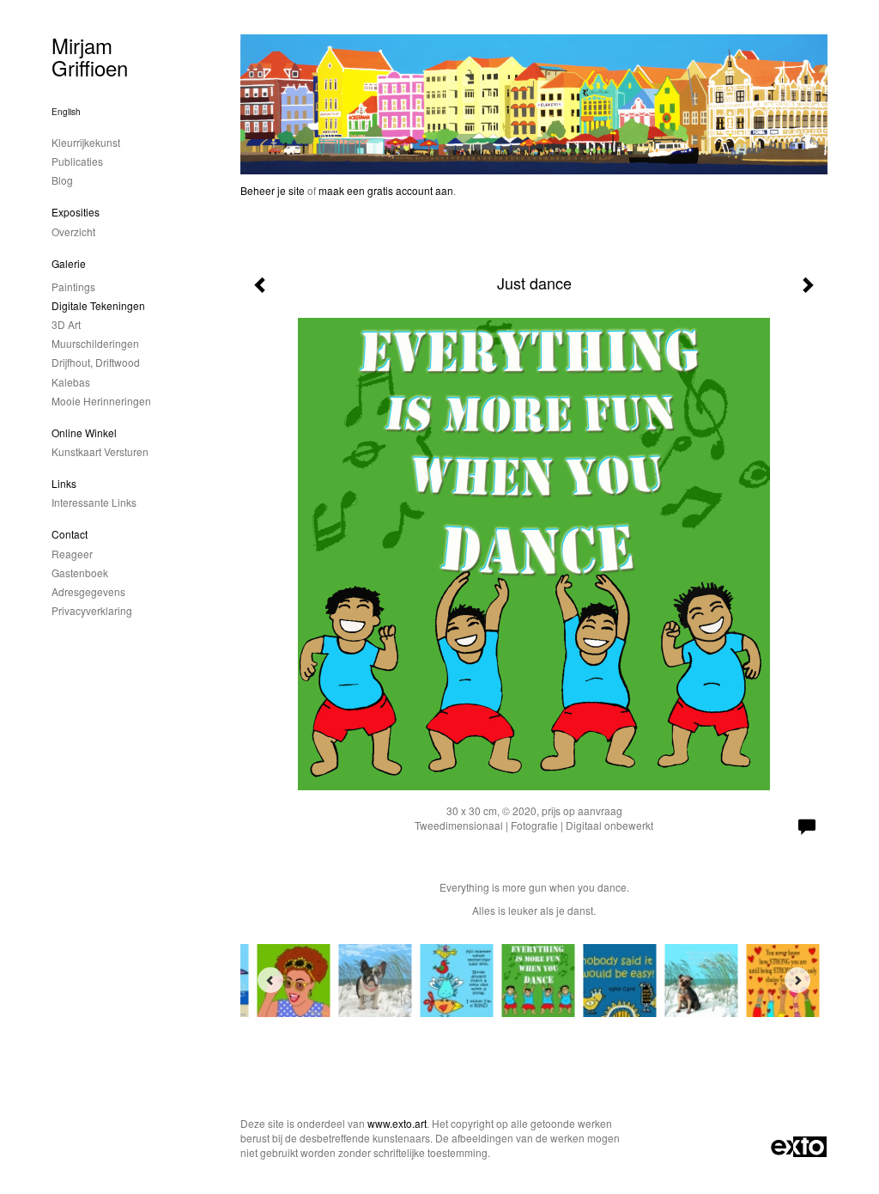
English (66, 112)
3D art (66, 324)
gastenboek (80, 572)
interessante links (94, 502)
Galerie (69, 263)
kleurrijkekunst (86, 142)
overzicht (73, 231)
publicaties (77, 161)
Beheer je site (272, 190)
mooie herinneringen (101, 400)
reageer (72, 553)
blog (62, 180)
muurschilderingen (95, 343)
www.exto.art (397, 1123)
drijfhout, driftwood (96, 362)
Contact (70, 534)
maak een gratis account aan (385, 190)
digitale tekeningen (98, 305)
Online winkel (84, 432)
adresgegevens (88, 591)
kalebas (71, 382)
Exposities (76, 211)
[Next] (797, 980)
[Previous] (270, 980)
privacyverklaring (92, 610)
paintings (73, 286)
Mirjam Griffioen (90, 56)
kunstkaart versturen (100, 451)
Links (64, 483)
